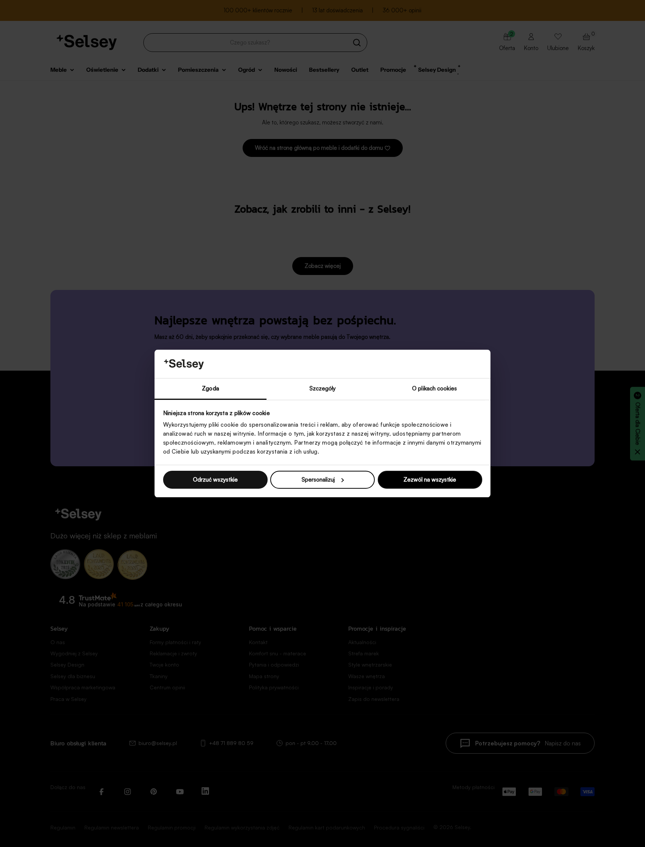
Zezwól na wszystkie (429, 479)
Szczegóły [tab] (322, 388)
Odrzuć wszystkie (215, 479)
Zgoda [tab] (210, 388)
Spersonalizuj (318, 479)
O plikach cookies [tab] (434, 388)
